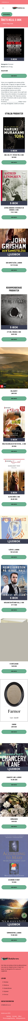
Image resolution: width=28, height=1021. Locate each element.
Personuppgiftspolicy (9, 1018)
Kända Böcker (8, 988)
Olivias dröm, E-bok (14, 497)
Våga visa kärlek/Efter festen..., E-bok (14, 444)
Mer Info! (14, 76)
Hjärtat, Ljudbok (14, 550)
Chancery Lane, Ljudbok (14, 777)
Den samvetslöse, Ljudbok (14, 263)
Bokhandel (6, 14)
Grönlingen (14, 819)
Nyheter (6, 991)
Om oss (6, 994)
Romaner (10, 64)
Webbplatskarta (20, 1018)
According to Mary (14, 880)
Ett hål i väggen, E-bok (14, 332)
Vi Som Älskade (14, 664)
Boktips (6, 982)
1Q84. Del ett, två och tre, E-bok (14, 155)
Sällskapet (14, 391)
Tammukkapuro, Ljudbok (14, 933)
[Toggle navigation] (3, 8)
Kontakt (14, 1016)
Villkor (20, 1016)
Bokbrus (6, 985)
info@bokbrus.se (5, 2)
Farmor (14, 724)
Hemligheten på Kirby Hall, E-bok (14, 602)
